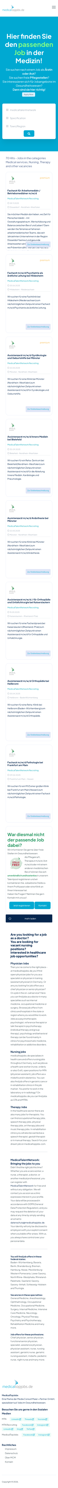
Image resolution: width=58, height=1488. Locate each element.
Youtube (41, 1419)
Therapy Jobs (19, 1107)
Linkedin (15, 1419)
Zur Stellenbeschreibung (38, 244)
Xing (19, 1429)
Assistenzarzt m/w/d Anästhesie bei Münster (27, 519)
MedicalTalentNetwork (22, 1185)
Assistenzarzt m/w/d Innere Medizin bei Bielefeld (27, 438)
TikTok (29, 1429)
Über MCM (10, 1457)
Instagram (41, 1425)
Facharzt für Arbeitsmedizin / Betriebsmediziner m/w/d (23, 192)
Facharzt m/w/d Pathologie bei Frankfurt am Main (25, 764)
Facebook (27, 1425)
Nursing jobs (18, 1051)
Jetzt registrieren (21, 905)
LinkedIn (7, 1429)
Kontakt (43, 905)
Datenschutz (11, 1453)
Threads (28, 1419)
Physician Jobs (20, 963)
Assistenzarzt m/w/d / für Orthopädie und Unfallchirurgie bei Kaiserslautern (28, 601)
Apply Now (28, 94)
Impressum (11, 1448)
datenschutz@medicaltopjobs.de (28, 1222)
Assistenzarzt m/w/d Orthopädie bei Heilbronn (28, 682)
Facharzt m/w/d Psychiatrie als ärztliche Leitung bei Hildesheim (25, 274)
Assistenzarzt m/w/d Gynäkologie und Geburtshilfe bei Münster (26, 356)
